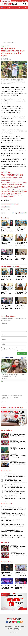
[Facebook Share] (13, 213)
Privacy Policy (20, 626)
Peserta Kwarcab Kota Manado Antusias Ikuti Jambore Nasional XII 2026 (15, 475)
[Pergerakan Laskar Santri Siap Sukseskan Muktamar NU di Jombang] (5, 450)
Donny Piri (6, 58)
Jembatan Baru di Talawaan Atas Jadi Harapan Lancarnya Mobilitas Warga (18, 456)
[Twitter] (10, 622)
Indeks (6, 626)
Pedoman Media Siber (14, 630)
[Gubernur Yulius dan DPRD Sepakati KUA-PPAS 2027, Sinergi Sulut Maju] (21, 237)
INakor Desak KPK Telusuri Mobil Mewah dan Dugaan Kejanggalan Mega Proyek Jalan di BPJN (12, 536)
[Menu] (2, 4)
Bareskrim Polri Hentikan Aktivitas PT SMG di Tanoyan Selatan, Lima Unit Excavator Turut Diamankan (13, 508)
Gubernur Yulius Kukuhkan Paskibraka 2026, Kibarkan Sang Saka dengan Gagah (14, 183)
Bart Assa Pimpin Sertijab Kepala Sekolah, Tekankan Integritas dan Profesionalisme (17, 442)
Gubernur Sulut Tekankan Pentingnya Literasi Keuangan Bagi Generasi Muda (12, 174)
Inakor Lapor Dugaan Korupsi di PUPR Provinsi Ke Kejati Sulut (12, 519)
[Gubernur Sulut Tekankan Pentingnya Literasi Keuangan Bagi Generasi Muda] (7, 223)
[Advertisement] (14, 25)
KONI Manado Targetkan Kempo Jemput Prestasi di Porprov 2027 (20, 574)
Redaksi (10, 628)
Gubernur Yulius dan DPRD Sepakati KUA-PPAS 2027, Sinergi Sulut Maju (13, 187)
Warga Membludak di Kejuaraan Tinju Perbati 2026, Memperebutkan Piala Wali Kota (20, 587)
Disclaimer (17, 628)
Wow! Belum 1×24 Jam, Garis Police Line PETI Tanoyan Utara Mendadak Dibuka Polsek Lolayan (15, 486)
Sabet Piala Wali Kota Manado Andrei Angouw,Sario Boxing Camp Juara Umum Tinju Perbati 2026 (7, 587)
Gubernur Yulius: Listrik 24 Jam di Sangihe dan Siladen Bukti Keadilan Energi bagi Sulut (14, 190)
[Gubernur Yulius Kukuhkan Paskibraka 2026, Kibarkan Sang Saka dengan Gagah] (7, 237)
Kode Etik (12, 626)
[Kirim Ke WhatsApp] (25, 213)
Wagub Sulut (5, 207)
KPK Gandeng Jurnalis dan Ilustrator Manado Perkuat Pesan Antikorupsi (17, 463)
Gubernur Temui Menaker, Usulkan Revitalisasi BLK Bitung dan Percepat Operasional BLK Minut (11, 195)
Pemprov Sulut (4, 46)
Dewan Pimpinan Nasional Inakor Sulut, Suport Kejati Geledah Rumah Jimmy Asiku (13, 525)
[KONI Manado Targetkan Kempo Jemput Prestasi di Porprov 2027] (21, 567)
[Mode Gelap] (23, 4)
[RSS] (21, 622)
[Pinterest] (13, 622)
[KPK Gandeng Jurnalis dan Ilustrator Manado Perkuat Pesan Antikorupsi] (5, 464)
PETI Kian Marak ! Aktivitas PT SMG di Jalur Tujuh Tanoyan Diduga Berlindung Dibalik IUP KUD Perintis (13, 514)
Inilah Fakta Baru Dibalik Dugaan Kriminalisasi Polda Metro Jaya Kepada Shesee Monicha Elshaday (12, 530)
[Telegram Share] (22, 213)
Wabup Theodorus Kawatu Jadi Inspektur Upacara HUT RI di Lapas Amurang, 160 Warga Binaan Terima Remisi (15, 497)
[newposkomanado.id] (10, 4)
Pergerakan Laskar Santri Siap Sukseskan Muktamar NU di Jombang (17, 449)
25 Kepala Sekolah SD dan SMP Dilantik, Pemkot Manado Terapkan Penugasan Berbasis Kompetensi (17, 435)
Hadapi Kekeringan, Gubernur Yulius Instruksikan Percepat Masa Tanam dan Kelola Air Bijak (12, 179)
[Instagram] (15, 622)
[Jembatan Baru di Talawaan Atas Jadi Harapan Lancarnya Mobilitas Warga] (5, 457)
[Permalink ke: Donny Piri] (2, 58)
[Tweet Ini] (16, 213)
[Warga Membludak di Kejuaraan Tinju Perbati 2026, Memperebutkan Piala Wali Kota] (21, 581)
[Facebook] (7, 622)
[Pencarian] (26, 4)
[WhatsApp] (18, 622)
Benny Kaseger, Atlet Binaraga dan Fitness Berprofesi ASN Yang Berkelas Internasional (15, 492)
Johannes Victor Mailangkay (10, 204)
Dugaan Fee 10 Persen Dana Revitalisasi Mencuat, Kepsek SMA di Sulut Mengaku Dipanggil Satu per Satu (15, 481)
